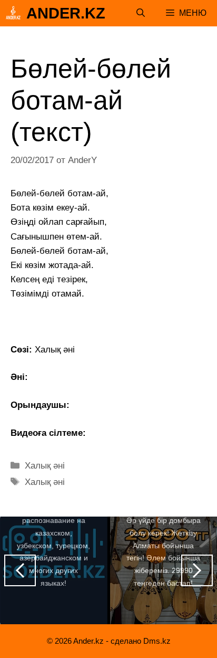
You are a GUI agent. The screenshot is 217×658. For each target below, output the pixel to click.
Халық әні (45, 466)
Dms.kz (157, 640)
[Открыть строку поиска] (140, 13)
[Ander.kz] (13, 13)
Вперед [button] (197, 570)
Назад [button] (20, 570)
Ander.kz (65, 13)
